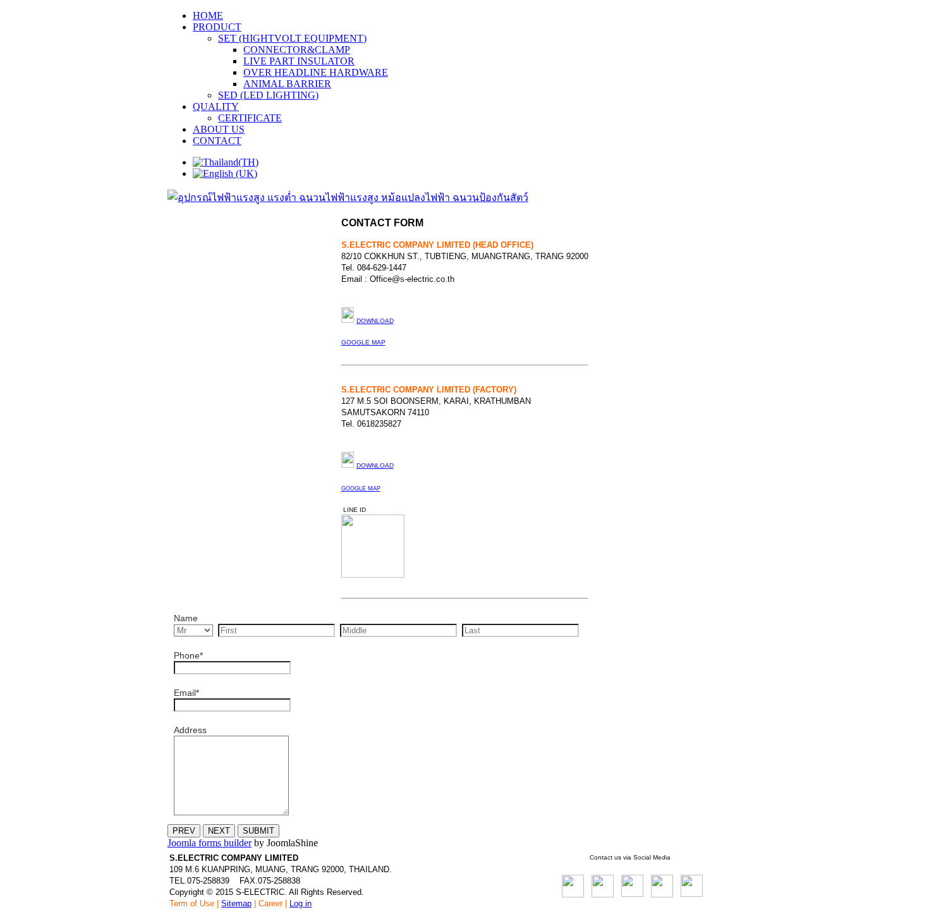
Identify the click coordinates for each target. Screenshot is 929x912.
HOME (208, 15)
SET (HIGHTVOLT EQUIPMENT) (292, 38)
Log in (300, 903)
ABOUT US (219, 129)
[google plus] (692, 893)
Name (186, 618)
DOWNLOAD (375, 465)
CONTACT (217, 140)
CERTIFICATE (250, 117)
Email (186, 693)
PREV (184, 831)
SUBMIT (258, 831)
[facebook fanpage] (573, 894)
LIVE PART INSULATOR (299, 61)
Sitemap (236, 903)
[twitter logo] (632, 893)
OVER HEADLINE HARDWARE (315, 72)
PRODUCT (217, 26)
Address (190, 730)
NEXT (219, 831)
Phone (188, 655)
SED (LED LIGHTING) (268, 95)
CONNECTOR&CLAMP (296, 49)
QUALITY (216, 106)
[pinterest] (662, 894)
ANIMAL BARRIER (287, 83)
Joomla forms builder (209, 842)
